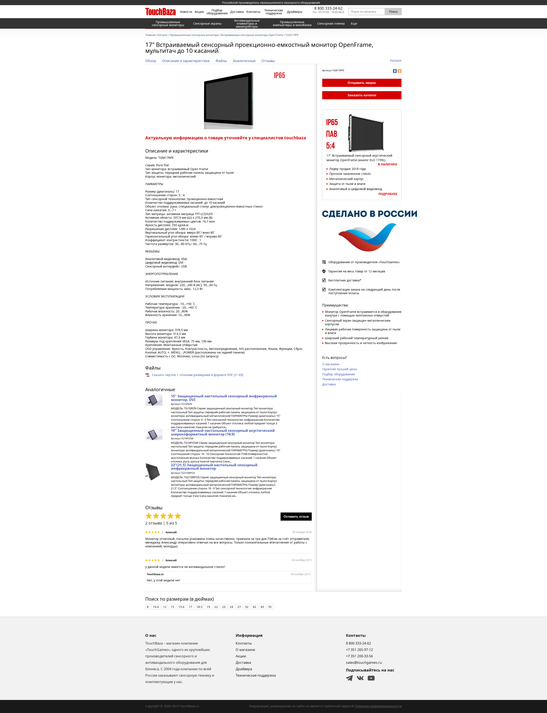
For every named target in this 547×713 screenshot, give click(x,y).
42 (254, 607)
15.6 (181, 607)
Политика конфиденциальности (378, 706)
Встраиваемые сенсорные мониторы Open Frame (252, 35)
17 (190, 607)
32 (247, 607)
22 (216, 607)
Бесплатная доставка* (344, 280)
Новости (186, 11)
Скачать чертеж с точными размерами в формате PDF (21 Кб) (197, 375)
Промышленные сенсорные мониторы (194, 35)
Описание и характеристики (186, 60)
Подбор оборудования (217, 12)
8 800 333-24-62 (328, 8)
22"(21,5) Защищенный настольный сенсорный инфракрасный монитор (214, 467)
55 (270, 607)
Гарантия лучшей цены (339, 369)
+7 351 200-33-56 (359, 656)
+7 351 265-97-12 (359, 649)
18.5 (199, 607)
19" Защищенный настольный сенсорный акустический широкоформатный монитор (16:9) (223, 432)
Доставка (237, 11)
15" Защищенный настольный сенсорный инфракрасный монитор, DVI (224, 398)
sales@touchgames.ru (364, 662)
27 (239, 607)
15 (172, 607)
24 (231, 607)
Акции (199, 11)
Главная (150, 35)
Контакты (253, 11)
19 (208, 607)
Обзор (150, 60)
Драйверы (294, 11)
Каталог (163, 35)
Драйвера (244, 669)
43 (262, 607)
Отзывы (268, 60)
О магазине (330, 364)
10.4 (156, 607)
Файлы (221, 60)
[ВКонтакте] (395, 71)
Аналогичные (244, 60)
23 (223, 607)
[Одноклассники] (399, 71)
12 (164, 607)
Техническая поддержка (273, 12)
